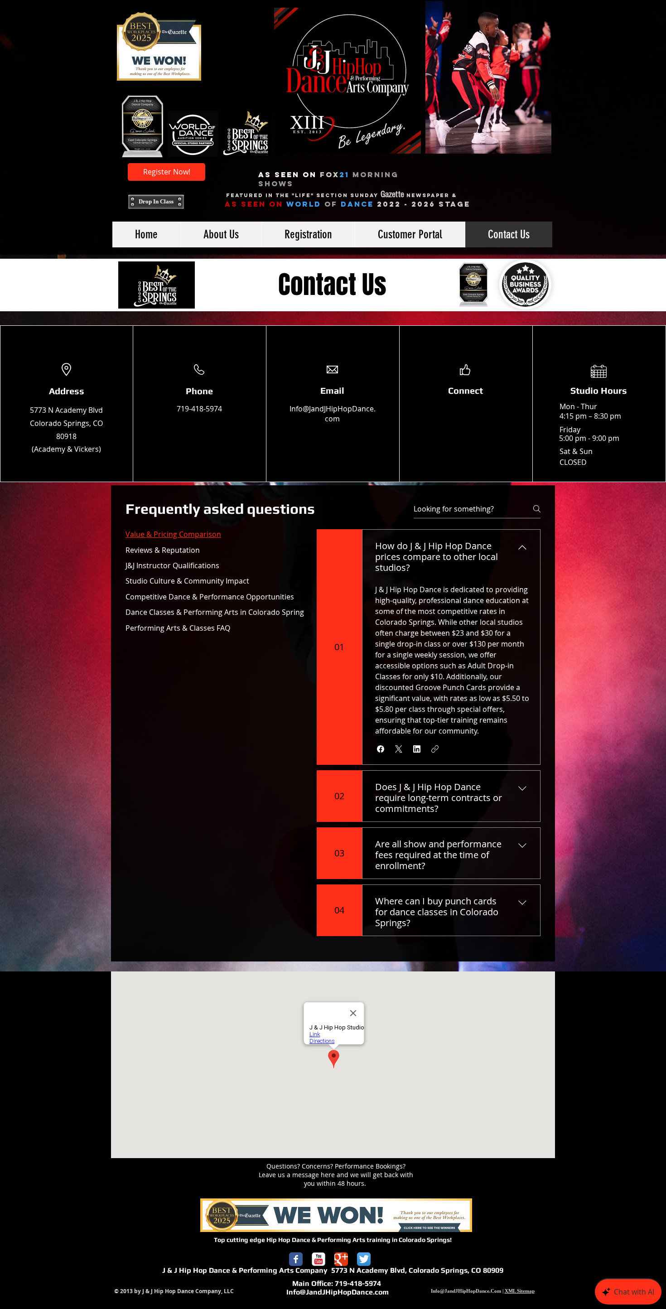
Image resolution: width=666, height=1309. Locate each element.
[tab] (214, 534)
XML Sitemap (520, 1291)
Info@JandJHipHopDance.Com (466, 1291)
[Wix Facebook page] (296, 1259)
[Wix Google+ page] (341, 1259)
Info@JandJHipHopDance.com (333, 414)
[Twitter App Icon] (364, 1259)
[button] (380, 749)
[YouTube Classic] (318, 1259)
